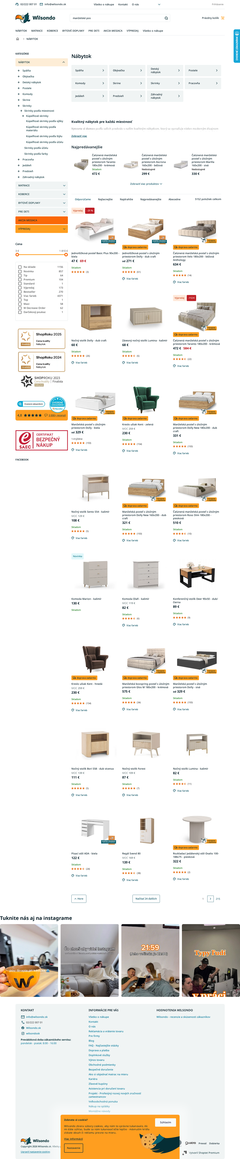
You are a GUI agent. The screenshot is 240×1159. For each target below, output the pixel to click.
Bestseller (43, 291)
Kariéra (93, 1079)
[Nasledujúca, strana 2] (210, 899)
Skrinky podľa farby (36, 153)
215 (218, 898)
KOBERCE (23, 194)
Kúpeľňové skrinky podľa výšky (44, 121)
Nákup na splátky (99, 1106)
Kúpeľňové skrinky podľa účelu (44, 142)
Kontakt (123, 4)
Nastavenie (73, 1148)
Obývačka (28, 76)
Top (43, 299)
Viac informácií (73, 1139)
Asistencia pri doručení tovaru (107, 1088)
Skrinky (27, 105)
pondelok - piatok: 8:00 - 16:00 (46, 1041)
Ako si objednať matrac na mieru (108, 1074)
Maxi (43, 303)
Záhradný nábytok (33, 177)
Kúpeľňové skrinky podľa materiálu (41, 128)
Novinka (43, 271)
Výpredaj (43, 287)
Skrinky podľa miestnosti (39, 110)
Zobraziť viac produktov (144, 183)
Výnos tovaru (96, 1060)
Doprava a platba (99, 1050)
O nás (135, 4)
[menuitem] (21, 30)
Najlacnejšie (105, 199)
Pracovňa (28, 159)
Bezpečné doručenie (101, 1069)
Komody (28, 94)
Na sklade (43, 267)
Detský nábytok (32, 82)
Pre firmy (94, 1036)
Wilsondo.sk (33, 1028)
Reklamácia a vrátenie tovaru (106, 1031)
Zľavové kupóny (98, 1083)
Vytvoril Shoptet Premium (204, 1152)
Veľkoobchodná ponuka (103, 1101)
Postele (27, 88)
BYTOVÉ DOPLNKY (29, 202)
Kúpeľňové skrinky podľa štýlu (44, 136)
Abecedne (174, 199)
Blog (91, 1040)
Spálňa (27, 70)
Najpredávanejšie (150, 199)
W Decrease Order (43, 308)
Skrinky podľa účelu (36, 148)
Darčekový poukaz (43, 312)
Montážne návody (99, 1111)
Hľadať (166, 18)
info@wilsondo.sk (37, 1017)
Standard (43, 283)
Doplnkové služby (99, 1055)
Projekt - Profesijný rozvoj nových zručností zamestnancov (115, 1095)
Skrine (26, 100)
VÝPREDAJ (24, 228)
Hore (80, 898)
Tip (43, 275)
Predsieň (28, 171)
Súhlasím (165, 1122)
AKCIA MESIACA (27, 220)
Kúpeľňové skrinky (37, 116)
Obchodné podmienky (102, 1064)
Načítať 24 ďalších (146, 898)
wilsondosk (33, 1033)
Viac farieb (43, 295)
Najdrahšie (126, 199)
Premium (43, 279)
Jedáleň (27, 165)
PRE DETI (23, 211)
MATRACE (24, 185)
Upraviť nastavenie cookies (35, 1151)
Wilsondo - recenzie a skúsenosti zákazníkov (183, 1017)
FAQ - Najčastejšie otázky (104, 1045)
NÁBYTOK (24, 62)
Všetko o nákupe (104, 4)
